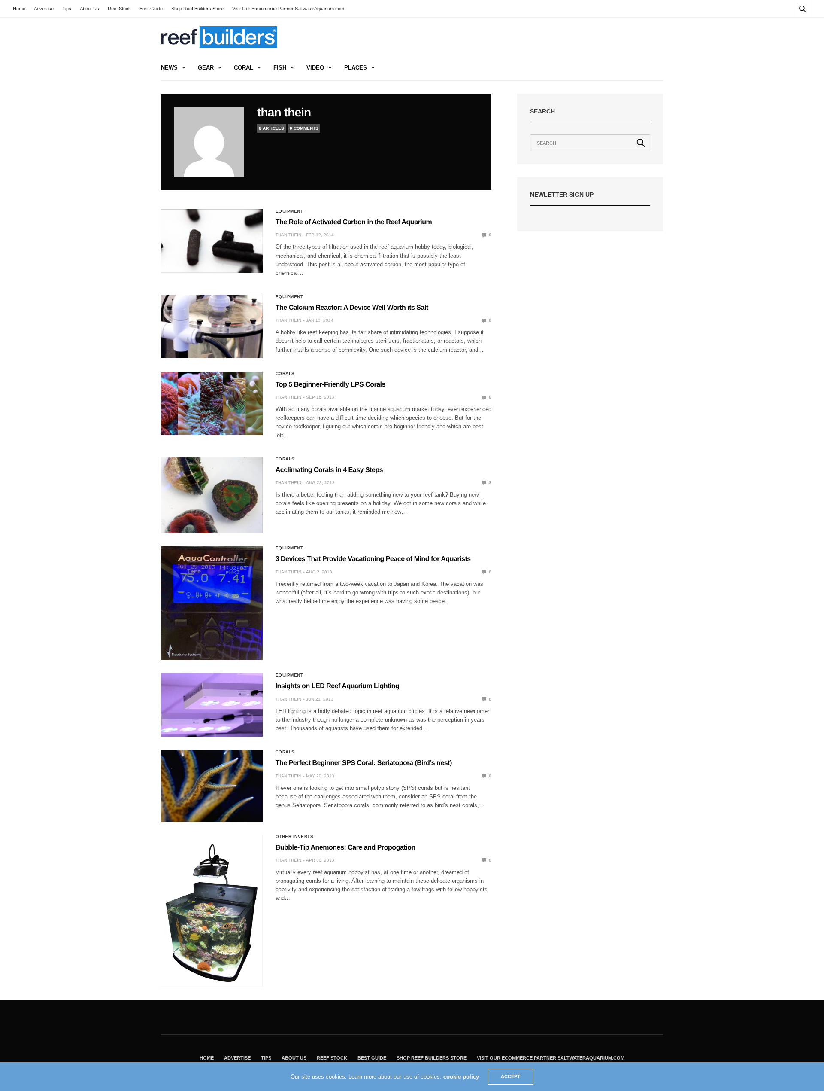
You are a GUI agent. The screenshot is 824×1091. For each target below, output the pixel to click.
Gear (206, 67)
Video (315, 67)
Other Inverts (295, 837)
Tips (66, 8)
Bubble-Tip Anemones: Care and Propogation (345, 847)
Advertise (44, 8)
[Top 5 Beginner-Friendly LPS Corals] (212, 403)
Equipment (289, 211)
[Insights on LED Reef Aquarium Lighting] (212, 705)
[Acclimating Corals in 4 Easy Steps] (212, 495)
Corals (285, 374)
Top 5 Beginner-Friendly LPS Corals (330, 384)
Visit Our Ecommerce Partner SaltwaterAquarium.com (288, 8)
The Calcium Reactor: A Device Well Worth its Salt (352, 307)
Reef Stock (119, 8)
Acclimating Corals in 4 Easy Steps (329, 470)
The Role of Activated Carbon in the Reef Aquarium (354, 222)
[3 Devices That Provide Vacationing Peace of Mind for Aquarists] (212, 603)
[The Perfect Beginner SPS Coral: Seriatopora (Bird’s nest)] (212, 785)
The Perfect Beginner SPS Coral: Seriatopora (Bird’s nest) (364, 763)
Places (355, 67)
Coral (243, 67)
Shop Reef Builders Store (197, 8)
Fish (279, 67)
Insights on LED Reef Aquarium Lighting (338, 686)
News (169, 67)
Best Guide (151, 8)
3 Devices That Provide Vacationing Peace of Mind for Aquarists (373, 559)
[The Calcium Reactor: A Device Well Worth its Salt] (212, 326)
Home (19, 8)
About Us (89, 8)
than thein (284, 112)
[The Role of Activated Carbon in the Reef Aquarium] (212, 241)
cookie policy (461, 1076)
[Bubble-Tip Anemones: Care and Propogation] (212, 911)
